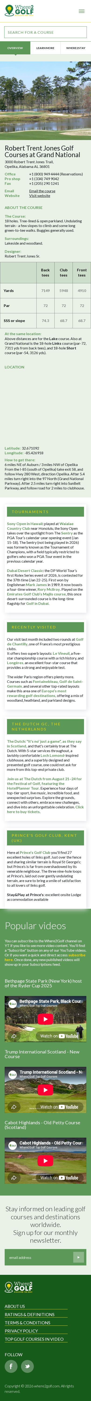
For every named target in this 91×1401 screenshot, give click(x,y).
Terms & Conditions (27, 1322)
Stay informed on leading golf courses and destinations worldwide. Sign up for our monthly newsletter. (46, 1224)
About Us (15, 1306)
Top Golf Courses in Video (34, 1339)
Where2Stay (75, 48)
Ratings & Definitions (29, 1314)
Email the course (42, 191)
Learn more (45, 48)
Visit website (39, 195)
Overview (15, 48)
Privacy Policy (21, 1330)
